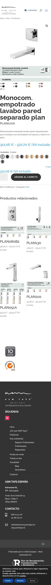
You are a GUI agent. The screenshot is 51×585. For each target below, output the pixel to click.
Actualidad (14, 462)
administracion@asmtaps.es (23, 525)
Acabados (4, 152)
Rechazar (20, 581)
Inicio (2, 18)
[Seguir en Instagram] (7, 418)
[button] (46, 25)
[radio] (22, 157)
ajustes (23, 576)
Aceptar (8, 581)
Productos (14, 435)
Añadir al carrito (26, 177)
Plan (8, 18)
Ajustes (32, 581)
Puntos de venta (17, 455)
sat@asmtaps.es (18, 528)
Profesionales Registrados (21, 448)
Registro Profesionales (24, 442)
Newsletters (20, 470)
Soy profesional (16, 439)
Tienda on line (16, 458)
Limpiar (48, 167)
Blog (17, 466)
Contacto (14, 474)
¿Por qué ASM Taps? (18, 431)
